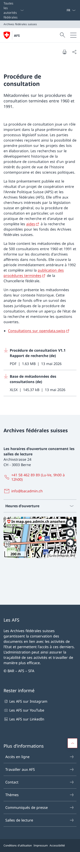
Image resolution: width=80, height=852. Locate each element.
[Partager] (74, 52)
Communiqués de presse (26, 807)
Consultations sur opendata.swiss (36, 330)
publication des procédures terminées (34, 273)
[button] (72, 743)
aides (30, 223)
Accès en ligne (17, 756)
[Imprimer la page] (64, 52)
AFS (17, 35)
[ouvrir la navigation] (73, 35)
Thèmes (12, 794)
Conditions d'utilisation (18, 845)
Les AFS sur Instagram (28, 701)
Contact (11, 782)
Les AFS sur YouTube (26, 710)
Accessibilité (57, 845)
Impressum (41, 845)
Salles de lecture (19, 820)
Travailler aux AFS (20, 769)
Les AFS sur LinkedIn (26, 719)
